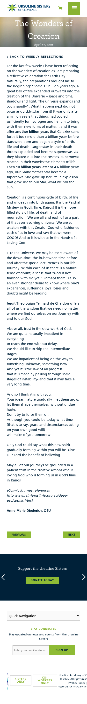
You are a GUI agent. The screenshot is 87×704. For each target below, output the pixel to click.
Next (71, 534)
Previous (19, 534)
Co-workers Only (45, 680)
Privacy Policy (76, 683)
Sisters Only (20, 680)
